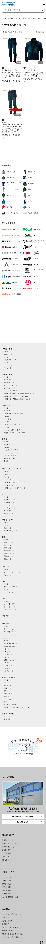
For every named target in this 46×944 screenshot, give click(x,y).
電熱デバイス (8, 556)
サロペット (8, 528)
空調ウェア (10, 178)
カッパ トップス (9, 604)
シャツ (6, 357)
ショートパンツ (9, 391)
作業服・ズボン (33, 172)
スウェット (8, 368)
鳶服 (29, 195)
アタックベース (17, 265)
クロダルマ (16, 270)
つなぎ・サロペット (13, 189)
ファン (7, 422)
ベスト (6, 362)
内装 (6, 652)
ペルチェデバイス (11, 453)
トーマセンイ (16, 288)
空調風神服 (16, 276)
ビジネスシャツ (9, 485)
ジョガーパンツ (9, 385)
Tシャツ (6, 477)
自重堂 (14, 247)
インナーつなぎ (9, 531)
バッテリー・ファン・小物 (13, 413)
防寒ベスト (8, 548)
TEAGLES (37, 288)
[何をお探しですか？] (41, 9)
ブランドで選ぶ (21, 18)
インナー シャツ (9, 500)
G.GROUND (32, 18)
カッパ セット (9, 609)
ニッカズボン (8, 388)
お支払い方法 (7, 877)
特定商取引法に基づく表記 (12, 934)
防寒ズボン (8, 551)
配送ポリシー (7, 931)
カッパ (8, 201)
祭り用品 (9, 207)
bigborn (15, 282)
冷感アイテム (8, 688)
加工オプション (9, 660)
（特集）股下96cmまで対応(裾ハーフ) (18, 396)
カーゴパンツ (8, 380)
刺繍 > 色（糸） (8, 847)
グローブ (7, 694)
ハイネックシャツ (10, 482)
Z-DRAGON (16, 253)
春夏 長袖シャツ (11, 360)
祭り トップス (9, 629)
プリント (8, 671)
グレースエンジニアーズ (39, 241)
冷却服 (30, 178)
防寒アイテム (8, 685)
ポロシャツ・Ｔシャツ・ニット (14, 183)
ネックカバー (8, 511)
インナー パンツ (9, 502)
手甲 (5, 696)
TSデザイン (16, 241)
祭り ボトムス (9, 632)
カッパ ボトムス (9, 607)
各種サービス (7, 894)
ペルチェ (7, 444)
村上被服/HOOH (37, 253)
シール (7, 665)
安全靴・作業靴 (33, 213)
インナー (31, 183)
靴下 (5, 702)
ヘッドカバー (8, 513)
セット (7, 427)
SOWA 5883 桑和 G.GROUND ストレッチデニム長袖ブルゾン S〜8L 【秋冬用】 (33, 74)
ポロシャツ (8, 474)
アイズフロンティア (37, 270)
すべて (6, 351)
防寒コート (8, 545)
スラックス (8, 382)
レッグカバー (8, 508)
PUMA (36, 259)
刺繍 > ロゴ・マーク (10, 843)
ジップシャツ (8, 480)
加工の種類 (6, 853)
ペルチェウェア (10, 450)
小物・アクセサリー (13, 213)
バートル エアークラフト (13, 430)
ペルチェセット (10, 455)
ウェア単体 (8, 411)
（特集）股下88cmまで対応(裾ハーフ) (18, 393)
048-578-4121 (24, 808)
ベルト (6, 683)
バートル (15, 229)
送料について (7, 880)
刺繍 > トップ (7, 840)
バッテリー (9, 419)
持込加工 (5, 860)
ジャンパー (10, 195)
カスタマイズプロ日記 (11, 937)
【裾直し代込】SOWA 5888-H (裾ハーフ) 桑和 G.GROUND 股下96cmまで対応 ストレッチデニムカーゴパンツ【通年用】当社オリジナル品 (12, 128)
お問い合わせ (7, 921)
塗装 (6, 668)
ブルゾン (7, 354)
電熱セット (8, 559)
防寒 (29, 189)
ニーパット (8, 699)
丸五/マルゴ (38, 276)
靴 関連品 (7, 719)
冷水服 (6, 461)
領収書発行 (6, 890)
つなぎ (6, 525)
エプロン (31, 201)
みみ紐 (7, 654)
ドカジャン (8, 575)
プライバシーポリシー (11, 927)
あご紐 (7, 657)
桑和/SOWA (38, 229)
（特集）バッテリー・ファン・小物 (16, 707)
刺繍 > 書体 (6, 850)
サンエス (37, 282)
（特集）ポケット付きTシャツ (14, 488)
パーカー (7, 365)
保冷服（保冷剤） (10, 458)
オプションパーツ (11, 424)
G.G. (35, 235)
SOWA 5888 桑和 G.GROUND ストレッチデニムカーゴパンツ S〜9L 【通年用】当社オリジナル (12, 75)
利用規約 (5, 924)
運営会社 (5, 917)
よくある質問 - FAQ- (10, 897)
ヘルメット (31, 207)
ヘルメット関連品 (10, 646)
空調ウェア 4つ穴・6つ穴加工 (14, 433)
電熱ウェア (8, 553)
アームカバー (8, 505)
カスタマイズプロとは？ (11, 914)
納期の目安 (6, 884)
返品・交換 (6, 887)
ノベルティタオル (10, 705)
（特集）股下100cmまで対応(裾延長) (17, 399)
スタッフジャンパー (11, 572)
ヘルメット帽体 (9, 643)
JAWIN (36, 247)
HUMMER (37, 265)
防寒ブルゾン (8, 542)
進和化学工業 (16, 294)
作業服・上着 (10, 172)
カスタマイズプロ (8, 18)
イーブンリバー (17, 259)
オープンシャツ (9, 587)
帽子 (5, 691)
